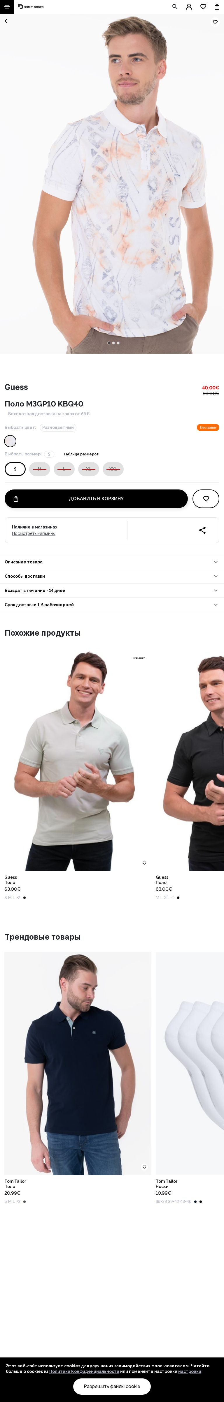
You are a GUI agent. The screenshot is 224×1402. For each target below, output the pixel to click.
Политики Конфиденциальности (84, 1371)
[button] (112, 562)
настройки (189, 1371)
